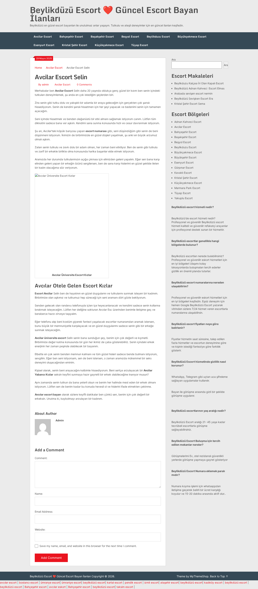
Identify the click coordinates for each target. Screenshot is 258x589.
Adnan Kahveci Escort (187, 121)
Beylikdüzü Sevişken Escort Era (193, 98)
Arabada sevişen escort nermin (193, 93)
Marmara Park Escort (187, 188)
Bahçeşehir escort (36, 586)
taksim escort (125, 586)
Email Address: (44, 511)
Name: (39, 493)
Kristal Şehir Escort (74, 45)
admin (45, 84)
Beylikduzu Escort (158, 36)
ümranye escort (50, 582)
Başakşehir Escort (102, 36)
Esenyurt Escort (44, 45)
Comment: (41, 458)
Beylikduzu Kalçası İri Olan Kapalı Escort (199, 83)
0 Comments (84, 84)
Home (38, 67)
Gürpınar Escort (183, 167)
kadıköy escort (213, 582)
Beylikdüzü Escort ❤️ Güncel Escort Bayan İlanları (114, 14)
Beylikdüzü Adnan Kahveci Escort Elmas (199, 88)
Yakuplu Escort (183, 198)
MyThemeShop (199, 576)
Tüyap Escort (139, 45)
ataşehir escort (169, 582)
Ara (173, 59)
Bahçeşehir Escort (71, 36)
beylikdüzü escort (94, 582)
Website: (40, 529)
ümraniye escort (71, 582)
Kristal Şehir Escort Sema (189, 103)
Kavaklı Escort (183, 172)
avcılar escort (8, 582)
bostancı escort (28, 582)
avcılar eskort (57, 586)
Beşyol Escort (130, 36)
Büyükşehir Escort (185, 157)
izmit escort (151, 582)
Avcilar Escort (43, 36)
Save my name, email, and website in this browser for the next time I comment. (88, 546)
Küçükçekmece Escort (109, 45)
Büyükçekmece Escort (192, 36)
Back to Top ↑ (219, 576)
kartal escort (114, 582)
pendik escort (133, 582)
